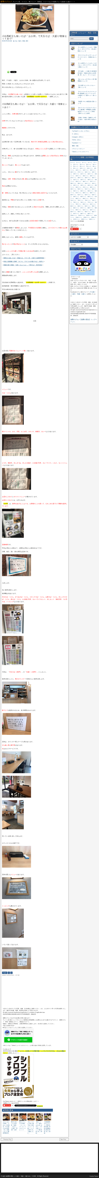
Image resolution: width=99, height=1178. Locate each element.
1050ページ (86, 217)
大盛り (20, 41)
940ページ (80, 211)
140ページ (85, 170)
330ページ (90, 179)
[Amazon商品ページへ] (18, 1097)
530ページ (76, 191)
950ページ (87, 211)
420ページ (76, 185)
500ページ (80, 189)
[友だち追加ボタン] (18, 1043)
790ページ (78, 204)
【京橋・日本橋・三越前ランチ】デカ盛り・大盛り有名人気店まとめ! (87, 119)
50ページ (75, 166)
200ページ (76, 174)
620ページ (87, 194)
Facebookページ (76, 143)
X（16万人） (75, 134)
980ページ (83, 213)
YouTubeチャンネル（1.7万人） (81, 131)
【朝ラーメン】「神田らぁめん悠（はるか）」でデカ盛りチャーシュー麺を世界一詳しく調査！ (39, 1127)
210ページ (83, 174)
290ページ (87, 177)
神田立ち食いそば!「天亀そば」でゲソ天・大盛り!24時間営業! (23, 258)
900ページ (78, 210)
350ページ (78, 181)
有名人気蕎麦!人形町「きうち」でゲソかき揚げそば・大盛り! (23, 261)
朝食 (23, 41)
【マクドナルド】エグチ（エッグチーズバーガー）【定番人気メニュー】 (87, 57)
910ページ (85, 210)
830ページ (80, 206)
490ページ (73, 189)
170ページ (80, 172)
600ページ (73, 194)
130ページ (78, 170)
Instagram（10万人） (78, 137)
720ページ (80, 200)
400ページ (87, 183)
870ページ (83, 208)
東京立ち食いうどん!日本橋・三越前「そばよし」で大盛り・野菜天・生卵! (14, 1126)
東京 (27, 41)
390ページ (80, 183)
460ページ (78, 187)
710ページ (73, 200)
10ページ (75, 164)
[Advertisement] (35, 56)
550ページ (90, 191)
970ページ (76, 213)
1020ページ (89, 215)
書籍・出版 (75, 145)
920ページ (92, 210)
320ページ (83, 179)
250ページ (85, 176)
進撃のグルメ (6, 1)
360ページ (85, 181)
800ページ (85, 204)
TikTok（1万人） (77, 140)
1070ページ (76, 219)
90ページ (75, 168)
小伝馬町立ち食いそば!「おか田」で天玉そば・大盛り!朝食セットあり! (34, 37)
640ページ (76, 196)
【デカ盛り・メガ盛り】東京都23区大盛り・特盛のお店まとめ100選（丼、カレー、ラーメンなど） (87, 73)
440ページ (90, 185)
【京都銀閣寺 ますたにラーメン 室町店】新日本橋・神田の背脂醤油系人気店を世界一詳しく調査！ (47, 1127)
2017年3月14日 (8, 41)
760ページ (83, 202)
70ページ (88, 166)
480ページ (92, 187)
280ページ (80, 177)
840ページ (87, 206)
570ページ (78, 192)
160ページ (73, 172)
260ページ (92, 176)
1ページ (72, 162)
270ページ (73, 177)
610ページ (80, 194)
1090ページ (92, 219)
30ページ (88, 164)
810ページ (92, 204)
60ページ (82, 166)
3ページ (84, 162)
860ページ (76, 208)
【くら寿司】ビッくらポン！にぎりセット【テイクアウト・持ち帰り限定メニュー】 (87, 65)
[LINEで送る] (8, 72)
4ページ (90, 162)
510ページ (87, 189)
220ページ (90, 174)
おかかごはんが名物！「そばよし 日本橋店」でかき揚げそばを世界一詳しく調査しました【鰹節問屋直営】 (6, 1127)
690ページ (85, 198)
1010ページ (81, 215)
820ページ (73, 206)
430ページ (83, 185)
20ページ (82, 164)
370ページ (92, 181)
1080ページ (84, 219)
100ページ (82, 168)
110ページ (89, 168)
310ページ (76, 179)
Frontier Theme (94, 1176)
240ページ (78, 176)
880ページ (90, 208)
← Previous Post (6, 1139)
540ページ (83, 191)
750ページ (76, 202)
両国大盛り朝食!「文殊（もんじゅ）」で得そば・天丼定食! (22, 265)
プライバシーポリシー (78, 149)
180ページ (87, 172)
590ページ (92, 192)
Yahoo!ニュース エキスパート (80, 151)
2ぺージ (78, 162)
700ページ (92, 198)
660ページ (90, 196)
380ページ (73, 183)
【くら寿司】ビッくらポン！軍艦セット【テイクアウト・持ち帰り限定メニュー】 (87, 49)
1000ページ (73, 215)
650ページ (83, 196)
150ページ (92, 170)
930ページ (73, 211)
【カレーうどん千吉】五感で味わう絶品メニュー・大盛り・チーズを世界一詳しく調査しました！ (30, 1127)
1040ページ (79, 217)
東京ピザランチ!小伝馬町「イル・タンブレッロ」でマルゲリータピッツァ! (22, 1126)
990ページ (90, 213)
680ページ (78, 198)
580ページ (85, 192)
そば (16, 41)
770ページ (90, 202)
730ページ (87, 200)
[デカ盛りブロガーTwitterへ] (82, 275)
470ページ (85, 187)
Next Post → (64, 1139)
